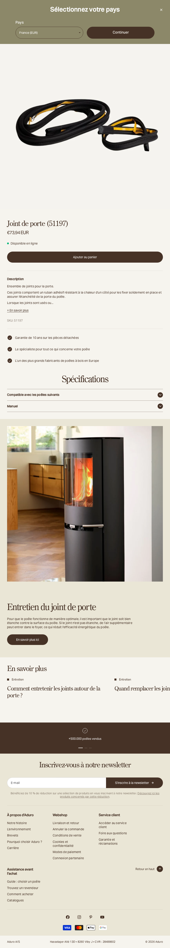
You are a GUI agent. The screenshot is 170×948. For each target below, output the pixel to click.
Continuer (121, 32)
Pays (19, 22)
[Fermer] (161, 9)
